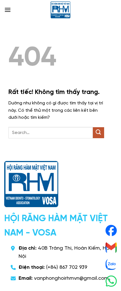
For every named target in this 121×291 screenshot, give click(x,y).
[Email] (111, 247)
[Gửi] (98, 132)
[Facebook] (111, 230)
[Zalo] (111, 264)
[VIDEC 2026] (60, 10)
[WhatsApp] (111, 281)
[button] (7, 10)
